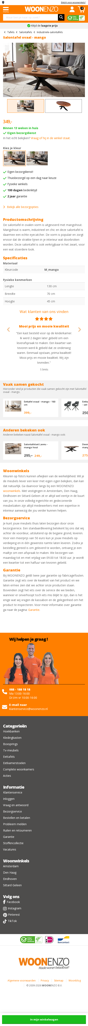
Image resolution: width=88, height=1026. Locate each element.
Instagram (14, 908)
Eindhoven (10, 879)
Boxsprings (10, 744)
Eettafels (9, 757)
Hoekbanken (11, 731)
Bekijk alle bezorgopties (22, 207)
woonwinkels (11, 491)
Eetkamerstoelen (14, 763)
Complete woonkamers (18, 769)
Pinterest (14, 914)
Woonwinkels (16, 861)
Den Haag (9, 872)
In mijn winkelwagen (44, 1019)
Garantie (33, 610)
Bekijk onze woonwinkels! (73, 2)
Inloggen (9, 799)
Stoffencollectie (13, 843)
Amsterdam (11, 866)
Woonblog (75, 980)
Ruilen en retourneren (17, 830)
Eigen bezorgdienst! (20, 172)
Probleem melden (15, 824)
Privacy (45, 980)
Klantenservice (12, 792)
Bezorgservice (12, 811)
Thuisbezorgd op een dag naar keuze (31, 178)
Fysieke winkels (17, 184)
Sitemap (58, 980)
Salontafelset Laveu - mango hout (36, 446)
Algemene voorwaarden (22, 980)
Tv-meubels (11, 750)
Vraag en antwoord (15, 805)
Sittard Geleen (12, 885)
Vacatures (9, 849)
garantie (17, 196)
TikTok (12, 921)
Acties (7, 776)
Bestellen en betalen (16, 818)
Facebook (13, 902)
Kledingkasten (12, 738)
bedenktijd (22, 190)
